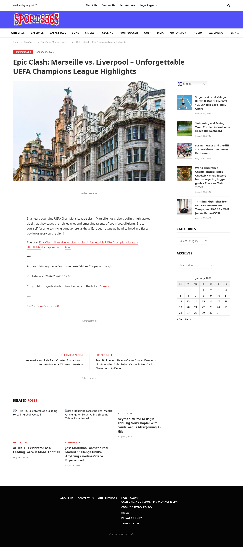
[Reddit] (5, 252)
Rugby (198, 32)
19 (180, 307)
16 (211, 301)
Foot (68, 247)
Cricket (90, 32)
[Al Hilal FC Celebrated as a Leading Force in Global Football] (37, 423)
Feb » (188, 319)
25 (226, 307)
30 (211, 312)
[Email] (5, 234)
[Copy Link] (5, 289)
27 (188, 312)
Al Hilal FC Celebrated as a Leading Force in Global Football (36, 450)
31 (218, 312)
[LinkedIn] (5, 216)
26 (180, 312)
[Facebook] (5, 198)
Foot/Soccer (129, 32)
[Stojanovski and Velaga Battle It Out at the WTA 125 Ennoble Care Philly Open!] (184, 102)
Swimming (216, 32)
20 (188, 307)
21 (195, 307)
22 (203, 307)
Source (104, 286)
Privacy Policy (131, 518)
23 (211, 307)
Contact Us (108, 5)
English (187, 83)
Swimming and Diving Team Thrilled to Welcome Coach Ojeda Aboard (212, 127)
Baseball (37, 32)
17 (218, 301)
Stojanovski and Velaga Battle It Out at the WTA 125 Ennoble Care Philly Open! (211, 102)
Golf (147, 32)
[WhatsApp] (5, 280)
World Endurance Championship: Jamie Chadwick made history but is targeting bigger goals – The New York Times (210, 177)
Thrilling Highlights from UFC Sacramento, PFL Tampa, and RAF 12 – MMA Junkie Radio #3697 (212, 207)
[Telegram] (5, 271)
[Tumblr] (5, 243)
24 (218, 307)
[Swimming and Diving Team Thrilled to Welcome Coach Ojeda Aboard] (184, 128)
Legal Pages (147, 5)
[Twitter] (5, 207)
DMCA (125, 512)
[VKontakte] (5, 261)
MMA (160, 32)
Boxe (75, 32)
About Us (91, 5)
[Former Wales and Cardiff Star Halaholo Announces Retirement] (184, 151)
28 (195, 312)
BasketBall (58, 32)
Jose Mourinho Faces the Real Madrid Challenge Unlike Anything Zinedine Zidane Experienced (86, 454)
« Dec (180, 319)
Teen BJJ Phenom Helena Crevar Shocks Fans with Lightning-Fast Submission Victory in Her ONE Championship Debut (126, 364)
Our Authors (127, 5)
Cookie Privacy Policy (136, 507)
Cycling (108, 32)
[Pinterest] (5, 225)
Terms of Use (130, 523)
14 (195, 301)
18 (226, 301)
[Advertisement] (142, 19)
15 (203, 301)
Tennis (234, 32)
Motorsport (179, 32)
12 (180, 301)
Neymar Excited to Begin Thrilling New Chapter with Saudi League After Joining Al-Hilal (139, 425)
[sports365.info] (36, 19)
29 (203, 312)
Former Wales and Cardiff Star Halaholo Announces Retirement (212, 149)
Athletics (18, 32)
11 (226, 295)
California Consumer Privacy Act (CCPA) (149, 501)
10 (218, 295)
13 (188, 301)
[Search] (228, 5)
